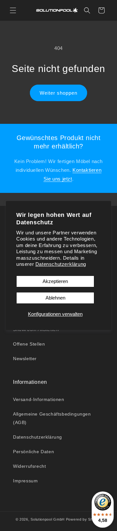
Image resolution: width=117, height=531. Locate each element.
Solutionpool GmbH (48, 519)
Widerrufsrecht (29, 466)
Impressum (25, 480)
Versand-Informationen (38, 399)
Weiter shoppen (58, 93)
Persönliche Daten (33, 451)
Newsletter (25, 358)
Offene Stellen (29, 344)
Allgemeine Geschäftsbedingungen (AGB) (52, 418)
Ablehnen (55, 298)
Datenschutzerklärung (60, 264)
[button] (13, 10)
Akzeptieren (55, 281)
